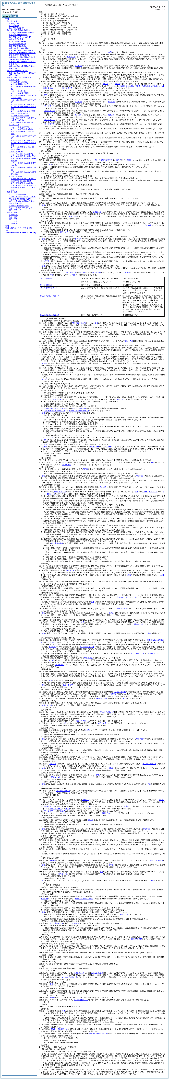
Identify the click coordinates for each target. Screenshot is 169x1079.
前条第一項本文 (120, 692)
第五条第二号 (122, 597)
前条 (82, 622)
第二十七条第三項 (56, 923)
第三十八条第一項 (79, 408)
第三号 (133, 597)
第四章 (133, 939)
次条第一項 (48, 408)
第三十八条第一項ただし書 (79, 411)
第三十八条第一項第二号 (49, 315)
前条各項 (52, 764)
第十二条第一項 (46, 278)
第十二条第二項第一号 (49, 288)
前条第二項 (97, 212)
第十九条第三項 (121, 609)
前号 (46, 95)
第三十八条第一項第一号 (49, 296)
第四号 (82, 272)
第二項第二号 (71, 272)
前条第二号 (70, 570)
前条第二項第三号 (79, 323)
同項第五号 (94, 447)
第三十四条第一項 (63, 791)
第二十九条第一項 (82, 721)
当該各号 (111, 102)
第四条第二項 (49, 806)
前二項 (44, 379)
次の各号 (108, 52)
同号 (129, 575)
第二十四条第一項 (87, 647)
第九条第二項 (79, 973)
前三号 (46, 261)
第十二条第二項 (46, 285)
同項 (111, 613)
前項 (50, 165)
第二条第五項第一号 (69, 977)
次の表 (127, 272)
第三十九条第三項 (156, 860)
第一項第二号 (49, 111)
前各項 (44, 363)
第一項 (44, 447)
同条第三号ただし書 (156, 653)
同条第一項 (138, 624)
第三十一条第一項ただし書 (54, 411)
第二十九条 (96, 272)
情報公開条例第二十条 (84, 899)
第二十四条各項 (57, 543)
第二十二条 (88, 658)
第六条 (88, 806)
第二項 (67, 809)
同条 (149, 633)
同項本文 (113, 694)
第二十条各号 (65, 232)
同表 (51, 275)
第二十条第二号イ (138, 653)
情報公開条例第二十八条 (98, 1033)
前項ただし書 (47, 705)
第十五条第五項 (97, 973)
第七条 (126, 806)
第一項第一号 (49, 106)
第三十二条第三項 (149, 764)
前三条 (52, 998)
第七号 (108, 447)
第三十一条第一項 (62, 408)
